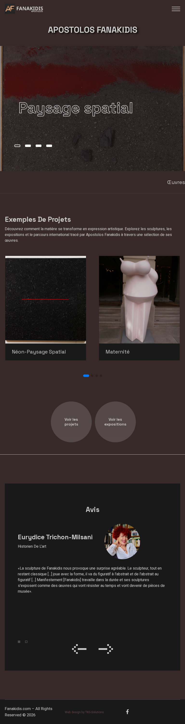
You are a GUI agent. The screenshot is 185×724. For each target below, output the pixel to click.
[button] (17, 146)
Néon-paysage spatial (39, 352)
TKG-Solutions (94, 712)
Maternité (118, 352)
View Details (57, 295)
